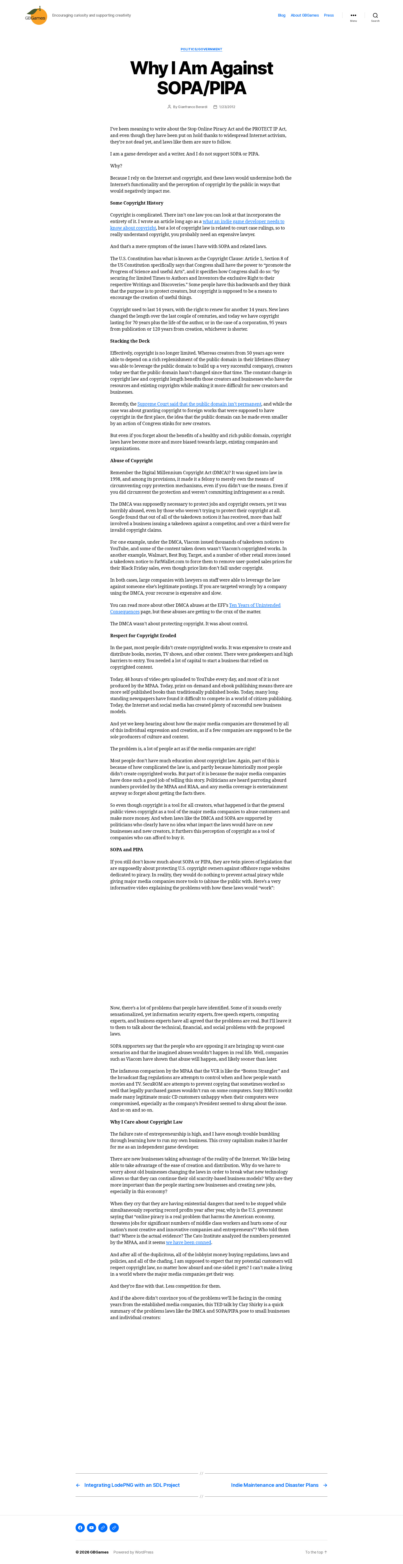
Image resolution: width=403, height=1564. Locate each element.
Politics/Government (201, 49)
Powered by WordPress (133, 1552)
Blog (281, 15)
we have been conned (188, 1242)
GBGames (99, 1552)
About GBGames (305, 15)
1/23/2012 (227, 107)
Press (329, 15)
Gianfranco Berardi (192, 107)
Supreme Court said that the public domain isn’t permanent (199, 404)
